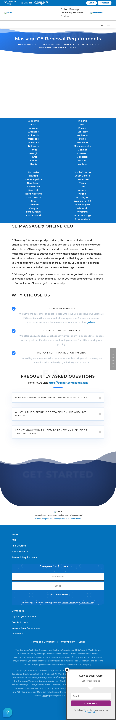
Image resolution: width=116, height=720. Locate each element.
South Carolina (82, 172)
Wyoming (82, 211)
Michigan (82, 149)
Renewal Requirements (24, 557)
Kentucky (82, 131)
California (33, 135)
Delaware (33, 146)
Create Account (20, 622)
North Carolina (33, 193)
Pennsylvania (33, 211)
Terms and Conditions (43, 641)
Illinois (33, 164)
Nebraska (33, 172)
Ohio (33, 201)
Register (104, 2)
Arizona (33, 128)
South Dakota (82, 175)
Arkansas (33, 131)
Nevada (33, 175)
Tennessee (83, 179)
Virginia (82, 193)
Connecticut (33, 142)
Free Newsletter (20, 551)
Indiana (82, 120)
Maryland (82, 142)
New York (33, 190)
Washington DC (82, 201)
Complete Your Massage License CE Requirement (61, 519)
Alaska (33, 124)
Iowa (82, 124)
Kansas (82, 128)
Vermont (82, 190)
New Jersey (33, 183)
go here (91, 322)
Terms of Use (11, 2)
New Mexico (33, 186)
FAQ (14, 540)
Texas (82, 183)
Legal (82, 641)
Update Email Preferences (26, 628)
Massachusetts (82, 146)
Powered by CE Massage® (41, 3)
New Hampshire (33, 179)
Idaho (33, 160)
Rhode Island (33, 215)
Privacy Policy (69, 602)
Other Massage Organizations (82, 217)
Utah (82, 186)
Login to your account (24, 616)
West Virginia (82, 204)
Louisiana (82, 135)
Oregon (33, 208)
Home (37, 519)
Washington (82, 197)
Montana (82, 164)
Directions (17, 633)
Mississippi (82, 156)
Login (91, 2)
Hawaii (33, 156)
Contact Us (18, 610)
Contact (28, 3)
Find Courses (19, 545)
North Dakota (33, 197)
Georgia (33, 153)
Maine (82, 138)
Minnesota (82, 153)
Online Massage (70, 9)
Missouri (82, 160)
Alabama (33, 120)
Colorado (33, 138)
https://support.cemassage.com (68, 382)
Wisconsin (82, 208)
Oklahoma (33, 204)
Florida (33, 149)
